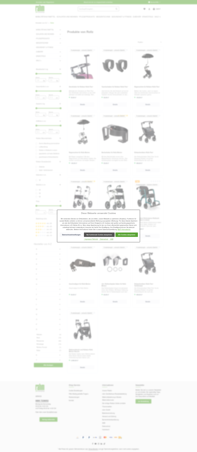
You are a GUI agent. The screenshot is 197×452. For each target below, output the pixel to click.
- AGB (111, 239)
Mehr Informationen (124, 229)
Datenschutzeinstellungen (71, 235)
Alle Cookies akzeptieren (126, 235)
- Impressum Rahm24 (91, 239)
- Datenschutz (104, 239)
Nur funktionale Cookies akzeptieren (99, 235)
